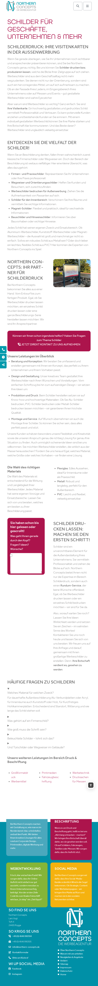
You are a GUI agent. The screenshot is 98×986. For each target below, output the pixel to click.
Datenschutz (66, 971)
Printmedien (49, 772)
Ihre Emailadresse (26, 572)
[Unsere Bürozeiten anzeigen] (3, 357)
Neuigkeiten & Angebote (71, 957)
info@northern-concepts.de (26, 947)
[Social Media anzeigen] (3, 364)
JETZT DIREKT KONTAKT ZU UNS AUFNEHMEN (50, 344)
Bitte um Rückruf (20, 957)
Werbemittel (18, 781)
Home (63, 974)
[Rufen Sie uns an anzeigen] (3, 349)
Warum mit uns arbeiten (71, 953)
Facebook (16, 968)
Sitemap (64, 964)
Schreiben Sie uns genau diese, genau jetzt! (26, 562)
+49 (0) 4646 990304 (22, 936)
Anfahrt (64, 960)
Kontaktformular (20, 952)
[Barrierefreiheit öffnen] (90, 785)
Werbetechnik (80, 772)
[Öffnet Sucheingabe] (77, 6)
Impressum (65, 967)
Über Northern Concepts (72, 950)
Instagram (17, 974)
